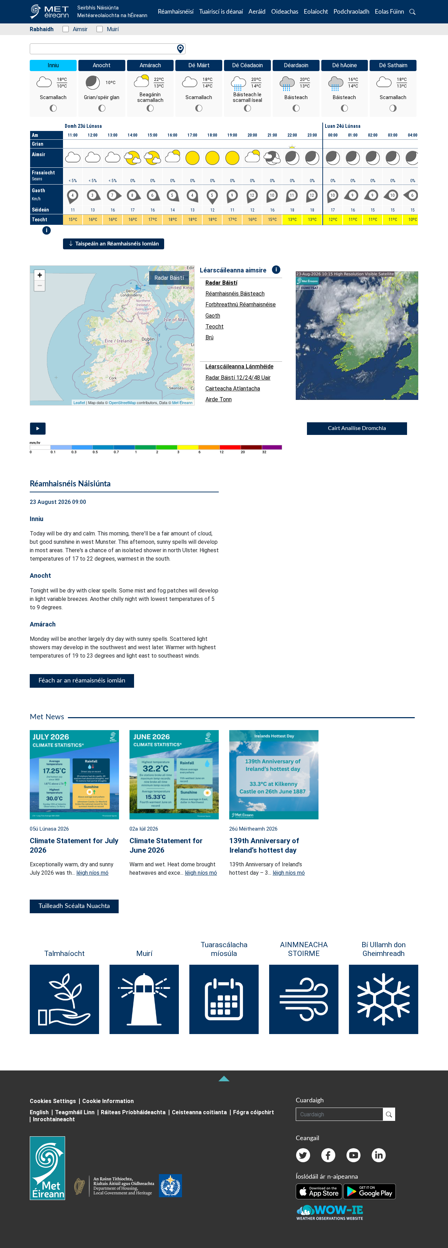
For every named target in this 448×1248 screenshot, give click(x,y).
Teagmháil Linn (74, 1112)
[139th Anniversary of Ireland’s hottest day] (273, 774)
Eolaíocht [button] (316, 12)
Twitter (303, 1155)
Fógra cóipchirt (253, 1112)
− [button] (39, 285)
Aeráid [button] (257, 12)
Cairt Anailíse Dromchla (357, 428)
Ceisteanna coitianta (199, 1112)
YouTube (353, 1155)
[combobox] (108, 48)
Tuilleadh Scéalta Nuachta (74, 906)
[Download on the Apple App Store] (319, 1191)
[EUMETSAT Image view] (363, 335)
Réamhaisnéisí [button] (176, 12)
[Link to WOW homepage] (330, 1212)
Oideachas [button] (284, 12)
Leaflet (79, 402)
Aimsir (76, 29)
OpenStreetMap (122, 402)
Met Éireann (182, 402)
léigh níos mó (92, 872)
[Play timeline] (38, 428)
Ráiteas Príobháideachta (133, 1112)
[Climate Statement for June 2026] (174, 774)
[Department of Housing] (116, 1187)
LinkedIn (379, 1155)
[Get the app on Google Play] (369, 1191)
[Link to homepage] (52, 1168)
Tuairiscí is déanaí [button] (221, 12)
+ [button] (39, 275)
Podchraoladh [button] (351, 12)
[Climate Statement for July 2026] (74, 774)
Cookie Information (108, 1101)
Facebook (328, 1155)
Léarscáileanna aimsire (233, 270)
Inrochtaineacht (54, 1119)
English (39, 1112)
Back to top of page (224, 1078)
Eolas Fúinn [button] (389, 12)
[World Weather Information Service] (170, 1187)
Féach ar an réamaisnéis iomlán (81, 681)
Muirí (109, 29)
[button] (412, 11)
